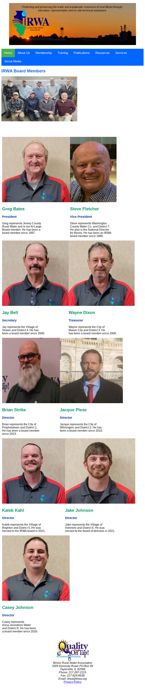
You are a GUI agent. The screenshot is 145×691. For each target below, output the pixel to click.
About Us (24, 53)
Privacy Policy (73, 681)
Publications (82, 53)
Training (62, 53)
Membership (44, 53)
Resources (102, 53)
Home (8, 53)
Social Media (12, 61)
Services (121, 53)
